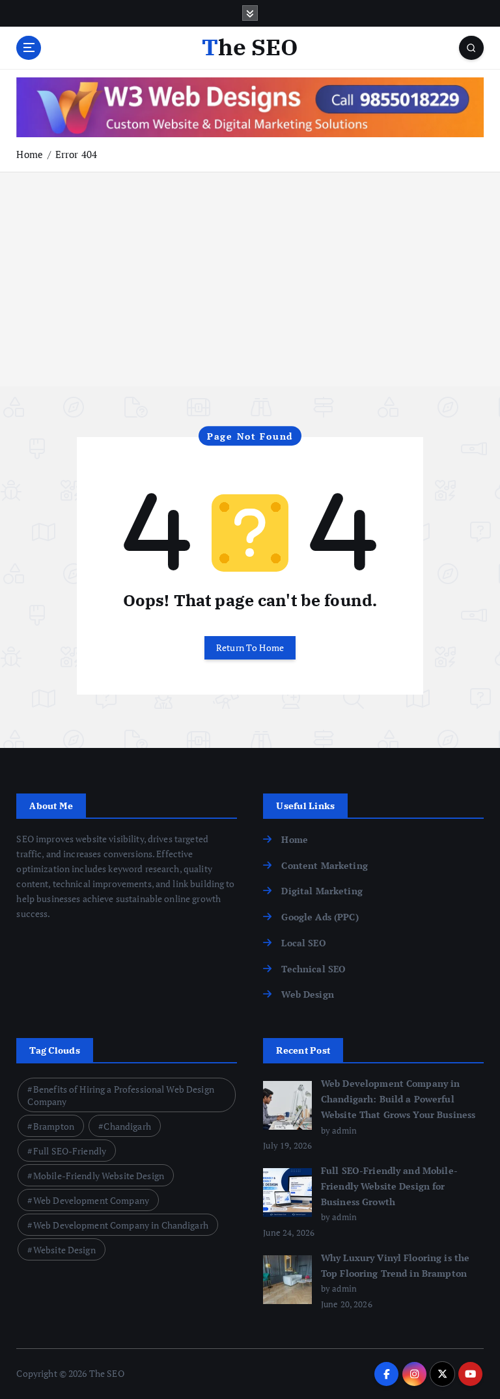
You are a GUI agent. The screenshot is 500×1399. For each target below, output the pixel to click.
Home (29, 154)
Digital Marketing (321, 891)
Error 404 (76, 154)
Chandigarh (127, 1126)
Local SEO (303, 943)
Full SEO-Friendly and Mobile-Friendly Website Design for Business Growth (389, 1186)
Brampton (53, 1126)
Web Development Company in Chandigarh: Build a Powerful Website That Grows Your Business (398, 1099)
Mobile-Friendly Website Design (98, 1175)
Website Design (64, 1250)
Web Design (307, 994)
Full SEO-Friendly (69, 1151)
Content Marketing (324, 866)
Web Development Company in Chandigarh (120, 1225)
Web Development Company (91, 1200)
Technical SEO (313, 969)
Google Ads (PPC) (319, 917)
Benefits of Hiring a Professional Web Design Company (120, 1095)
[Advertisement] (250, 295)
